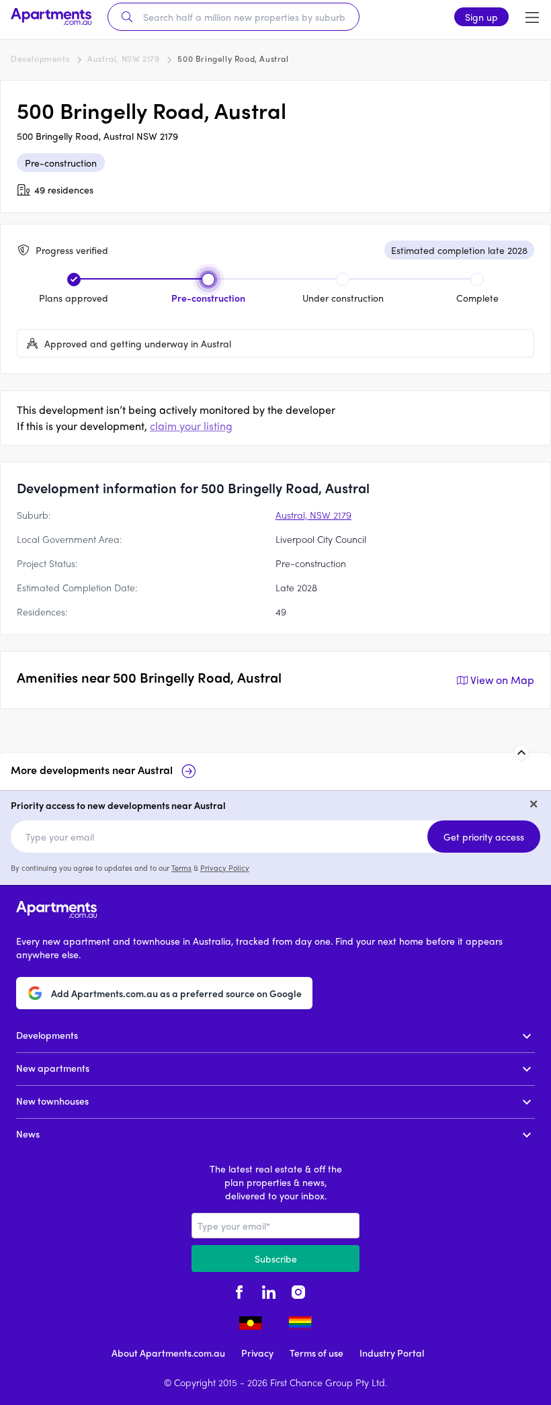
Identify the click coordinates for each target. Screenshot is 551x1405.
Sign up (481, 17)
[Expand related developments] (521, 752)
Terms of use (316, 1352)
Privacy (257, 1352)
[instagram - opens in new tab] (298, 1290)
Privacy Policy (224, 867)
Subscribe (276, 1258)
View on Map (502, 679)
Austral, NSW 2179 (123, 58)
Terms (181, 867)
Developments (40, 58)
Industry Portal (391, 1352)
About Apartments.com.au (168, 1352)
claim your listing (191, 425)
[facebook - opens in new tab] (239, 1290)
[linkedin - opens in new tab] (269, 1290)
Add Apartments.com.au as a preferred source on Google (176, 993)
